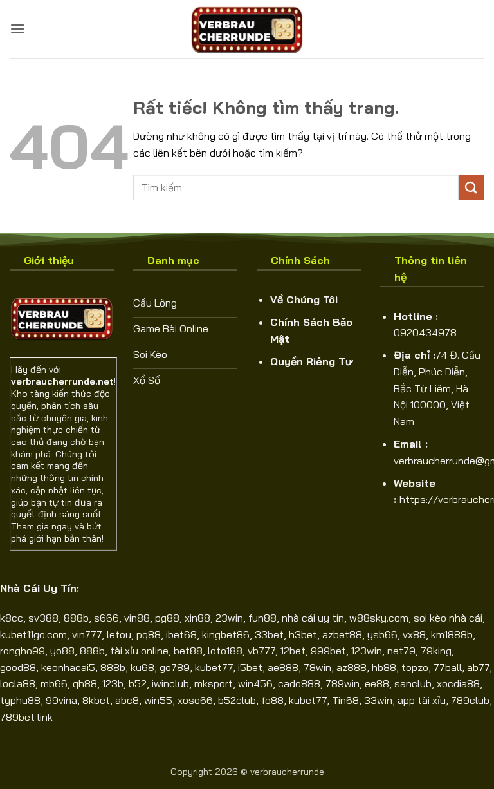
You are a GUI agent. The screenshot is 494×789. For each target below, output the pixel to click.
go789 (175, 667)
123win (366, 650)
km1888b (452, 634)
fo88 (272, 700)
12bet (293, 650)
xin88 (197, 617)
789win (342, 683)
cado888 (299, 683)
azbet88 (342, 634)
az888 (351, 667)
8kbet (96, 700)
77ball (448, 667)
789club (470, 700)
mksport (213, 683)
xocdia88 (458, 683)
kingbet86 (226, 634)
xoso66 (195, 700)
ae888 (283, 667)
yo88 (62, 650)
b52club (237, 700)
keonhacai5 (68, 667)
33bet (269, 634)
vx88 (414, 634)
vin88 (137, 617)
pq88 (148, 634)
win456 (255, 683)
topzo (414, 667)
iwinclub (170, 683)
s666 (106, 617)
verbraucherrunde (287, 771)
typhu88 (20, 700)
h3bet (303, 634)
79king (436, 650)
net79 (401, 650)
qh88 (85, 683)
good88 (18, 667)
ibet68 (181, 634)
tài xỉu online (139, 650)
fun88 (262, 617)
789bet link (26, 716)
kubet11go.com (33, 634)
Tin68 (345, 700)
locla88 (17, 683)
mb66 (54, 683)
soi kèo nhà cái (448, 617)
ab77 (478, 667)
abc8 (127, 700)
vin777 (87, 634)
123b (113, 683)
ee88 (377, 683)
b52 (138, 683)
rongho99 (22, 650)
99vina (61, 700)
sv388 (43, 617)
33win (378, 700)
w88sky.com (378, 617)
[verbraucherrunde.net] (247, 29)
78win (317, 667)
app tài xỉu (422, 700)
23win (229, 617)
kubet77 (214, 667)
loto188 (225, 650)
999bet (328, 650)
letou (119, 634)
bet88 (188, 650)
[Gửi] (471, 187)
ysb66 (382, 634)
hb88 (384, 667)
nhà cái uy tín (313, 617)
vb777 (261, 650)
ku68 (142, 667)
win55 (158, 700)
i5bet (250, 667)
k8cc (11, 617)
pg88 (167, 617)
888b (76, 617)
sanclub (413, 683)
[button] (17, 28)
